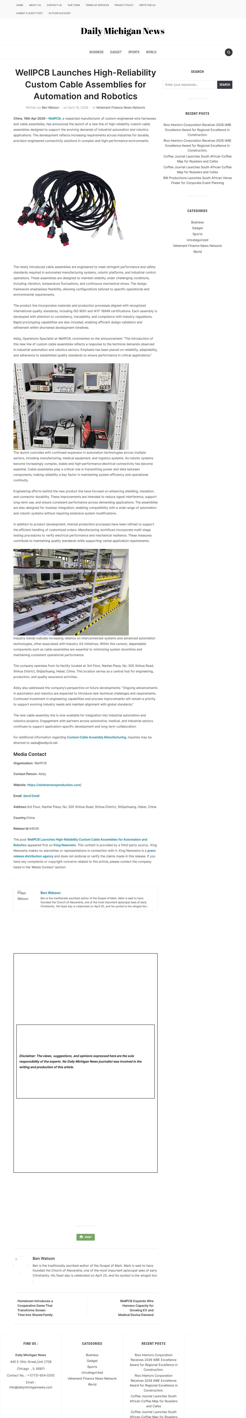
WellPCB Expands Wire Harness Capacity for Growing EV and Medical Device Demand (136, 1308)
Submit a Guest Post (29, 13)
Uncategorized (197, 240)
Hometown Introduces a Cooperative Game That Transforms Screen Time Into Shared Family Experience (35, 1308)
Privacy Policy (124, 5)
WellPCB (54, 118)
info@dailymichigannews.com (30, 1387)
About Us (35, 5)
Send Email (31, 796)
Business (96, 52)
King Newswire (65, 845)
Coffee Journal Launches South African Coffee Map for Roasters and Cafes (153, 1401)
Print (88, 1237)
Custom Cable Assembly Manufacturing (96, 737)
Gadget (116, 52)
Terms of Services (97, 5)
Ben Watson (50, 107)
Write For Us (147, 5)
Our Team (74, 5)
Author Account (60, 13)
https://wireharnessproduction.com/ (54, 785)
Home (19, 5)
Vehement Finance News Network (120, 107)
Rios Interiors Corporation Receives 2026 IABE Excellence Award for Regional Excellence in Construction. (197, 129)
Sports (133, 52)
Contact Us (54, 5)
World (151, 52)
